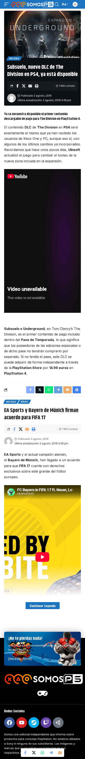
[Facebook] (9, 722)
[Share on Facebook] (17, 86)
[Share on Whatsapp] (42, 752)
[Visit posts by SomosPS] (11, 98)
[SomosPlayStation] (32, 4)
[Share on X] (24, 86)
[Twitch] (46, 722)
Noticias (14, 58)
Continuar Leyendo (42, 605)
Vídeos (24, 401)
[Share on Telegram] (51, 752)
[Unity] (58, 722)
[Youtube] (21, 722)
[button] (7, 4)
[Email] (30, 86)
